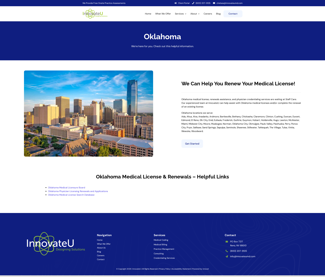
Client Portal (184, 3)
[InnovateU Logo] (95, 9)
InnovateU (137, 269)
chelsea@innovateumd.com (229, 3)
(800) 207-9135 (203, 3)
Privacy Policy (164, 269)
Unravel (206, 269)
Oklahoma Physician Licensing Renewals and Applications (78, 191)
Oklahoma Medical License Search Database (71, 194)
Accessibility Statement (181, 269)
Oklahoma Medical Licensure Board (66, 187)
